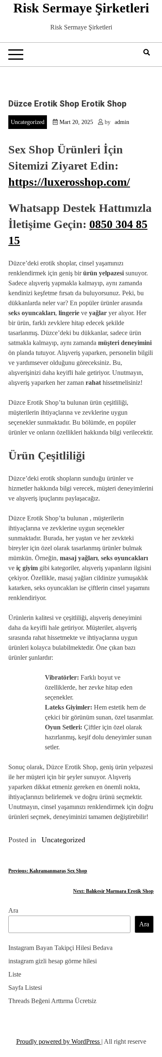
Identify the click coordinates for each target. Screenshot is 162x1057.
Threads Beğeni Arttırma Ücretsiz (52, 1000)
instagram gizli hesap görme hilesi (52, 961)
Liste (14, 974)
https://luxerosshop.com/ (69, 181)
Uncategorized (27, 122)
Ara (13, 910)
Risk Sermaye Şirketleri (81, 7)
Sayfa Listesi (25, 987)
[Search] (146, 52)
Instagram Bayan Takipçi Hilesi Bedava (60, 947)
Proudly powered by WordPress (58, 1041)
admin (122, 122)
